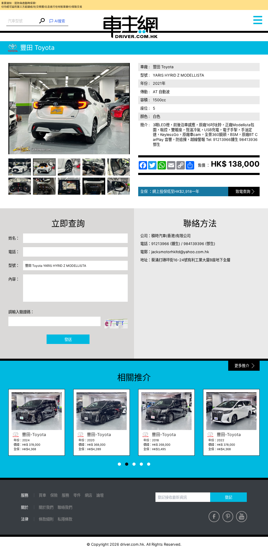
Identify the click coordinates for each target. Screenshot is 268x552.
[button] (19, 167)
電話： (13, 252)
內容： (13, 279)
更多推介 (241, 365)
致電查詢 (243, 191)
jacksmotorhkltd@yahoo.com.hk (180, 252)
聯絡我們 (65, 507)
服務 (65, 495)
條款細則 (46, 519)
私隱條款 (65, 519)
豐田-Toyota (33, 434)
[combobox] (22, 21)
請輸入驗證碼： (21, 312)
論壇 (100, 495)
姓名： (13, 238)
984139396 (193, 243)
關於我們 (46, 507)
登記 (228, 497)
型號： (13, 265)
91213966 (160, 243)
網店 (88, 495)
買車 (42, 495)
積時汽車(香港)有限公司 (171, 235)
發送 (68, 339)
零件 (77, 495)
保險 (54, 495)
